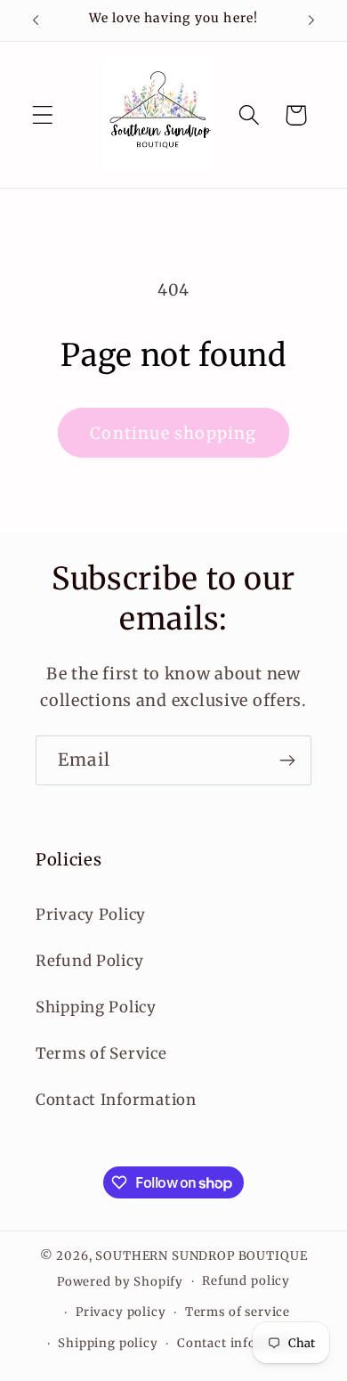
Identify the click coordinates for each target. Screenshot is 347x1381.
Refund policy (246, 1280)
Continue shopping (173, 433)
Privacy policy (121, 1312)
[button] (43, 115)
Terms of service (237, 1312)
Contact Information (116, 1099)
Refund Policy (89, 961)
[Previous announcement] (35, 20)
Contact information (242, 1343)
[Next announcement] (311, 20)
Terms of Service (101, 1053)
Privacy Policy (91, 914)
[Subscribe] (287, 760)
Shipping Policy (96, 1007)
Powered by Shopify (120, 1281)
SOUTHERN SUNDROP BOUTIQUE (201, 1255)
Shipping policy (108, 1343)
